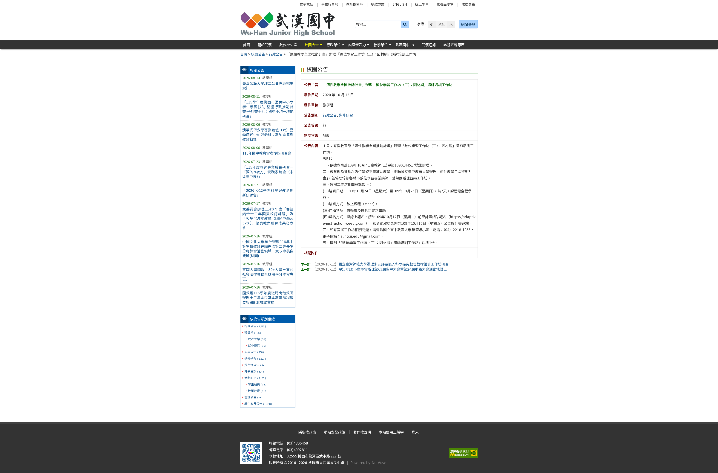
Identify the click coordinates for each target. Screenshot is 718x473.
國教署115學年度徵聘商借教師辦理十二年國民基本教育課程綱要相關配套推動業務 (267, 297)
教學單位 (381, 44)
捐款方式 (377, 4)
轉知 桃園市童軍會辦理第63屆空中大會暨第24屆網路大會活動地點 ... (379, 269)
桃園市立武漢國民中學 (325, 462)
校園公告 (312, 44)
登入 (415, 432)
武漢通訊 (429, 44)
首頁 (246, 44)
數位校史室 (288, 44)
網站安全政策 (334, 432)
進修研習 (255, 358)
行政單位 (333, 44)
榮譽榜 (252, 332)
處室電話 (306, 4)
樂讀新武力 (357, 44)
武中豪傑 (257, 345)
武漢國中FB (404, 44)
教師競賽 (257, 390)
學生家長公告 (258, 403)
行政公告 (255, 326)
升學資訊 (254, 371)
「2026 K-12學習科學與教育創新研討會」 (267, 193)
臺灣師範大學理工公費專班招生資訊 (267, 86)
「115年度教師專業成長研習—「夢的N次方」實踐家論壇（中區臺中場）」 (267, 171)
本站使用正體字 (391, 432)
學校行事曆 (329, 4)
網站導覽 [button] (468, 24)
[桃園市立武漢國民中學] (287, 24)
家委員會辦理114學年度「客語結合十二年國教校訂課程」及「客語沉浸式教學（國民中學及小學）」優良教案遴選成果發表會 (267, 218)
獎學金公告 (255, 365)
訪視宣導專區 (454, 44)
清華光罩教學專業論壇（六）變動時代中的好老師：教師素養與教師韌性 (267, 134)
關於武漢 (264, 44)
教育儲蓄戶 (354, 4)
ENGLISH (399, 4)
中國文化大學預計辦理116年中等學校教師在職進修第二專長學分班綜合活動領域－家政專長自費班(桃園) (267, 248)
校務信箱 (468, 4)
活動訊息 (255, 378)
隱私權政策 (307, 432)
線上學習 (422, 4)
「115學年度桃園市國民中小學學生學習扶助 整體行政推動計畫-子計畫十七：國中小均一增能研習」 (267, 109)
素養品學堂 (445, 4)
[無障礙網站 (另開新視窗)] (463, 453)
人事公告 (254, 352)
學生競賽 (257, 384)
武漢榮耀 (257, 339)
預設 (441, 24)
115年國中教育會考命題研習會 (266, 153)
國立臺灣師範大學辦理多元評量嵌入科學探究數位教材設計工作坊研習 (380, 264)
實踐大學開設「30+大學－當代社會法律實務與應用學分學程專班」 (267, 274)
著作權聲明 (362, 432)
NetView (379, 462)
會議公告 (253, 397)
